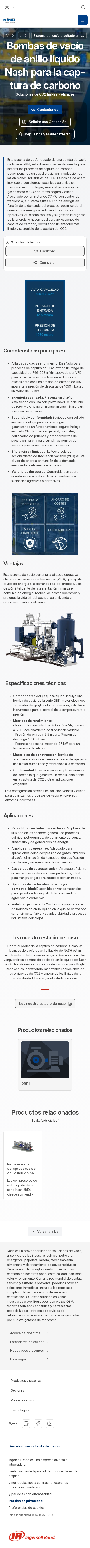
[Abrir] (83, 20)
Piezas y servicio (23, 1400)
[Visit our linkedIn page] (26, 1423)
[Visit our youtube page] (50, 1423)
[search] (83, 7)
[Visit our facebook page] (38, 1423)
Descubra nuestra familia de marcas (34, 1446)
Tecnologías (20, 1410)
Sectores (17, 1390)
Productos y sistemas (26, 1380)
